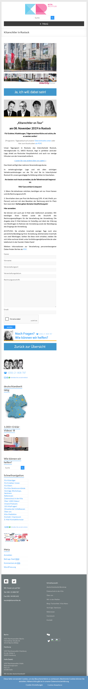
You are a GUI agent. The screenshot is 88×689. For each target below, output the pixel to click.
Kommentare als (12, 563)
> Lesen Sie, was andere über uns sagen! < (30, 160)
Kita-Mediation (10, 514)
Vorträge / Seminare (54, 608)
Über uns (7, 511)
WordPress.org (10, 567)
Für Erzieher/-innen (12, 483)
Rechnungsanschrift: (12, 280)
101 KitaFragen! (10, 506)
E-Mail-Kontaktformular (14, 519)
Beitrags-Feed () (11, 559)
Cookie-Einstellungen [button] (34, 685)
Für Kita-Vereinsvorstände (14, 488)
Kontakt (49, 620)
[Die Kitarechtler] (44, 4)
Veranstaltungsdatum (12, 273)
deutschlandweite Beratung (56, 587)
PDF (25, 249)
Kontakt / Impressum (12, 517)
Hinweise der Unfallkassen (14, 509)
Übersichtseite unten (42, 140)
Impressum (51, 616)
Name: (6, 254)
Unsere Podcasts (11, 504)
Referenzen (8, 496)
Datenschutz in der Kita (13, 498)
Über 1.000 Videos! (11, 501)
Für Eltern (8, 485)
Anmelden (8, 555)
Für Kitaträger (9, 480)
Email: (6, 309)
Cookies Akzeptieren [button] (55, 685)
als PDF (38, 143)
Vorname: (8, 260)
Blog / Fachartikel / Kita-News (57, 603)
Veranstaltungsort (11, 267)
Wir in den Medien (53, 599)
